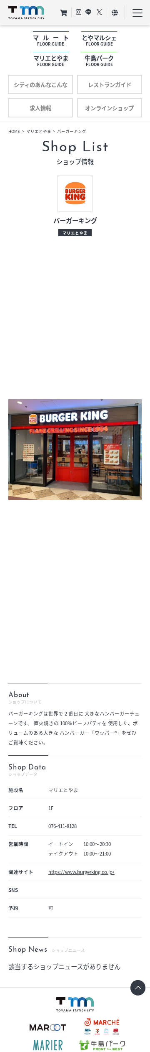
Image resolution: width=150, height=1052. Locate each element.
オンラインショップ (109, 108)
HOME (14, 131)
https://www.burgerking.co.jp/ (81, 872)
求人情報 (40, 108)
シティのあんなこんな (41, 84)
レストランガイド (109, 84)
